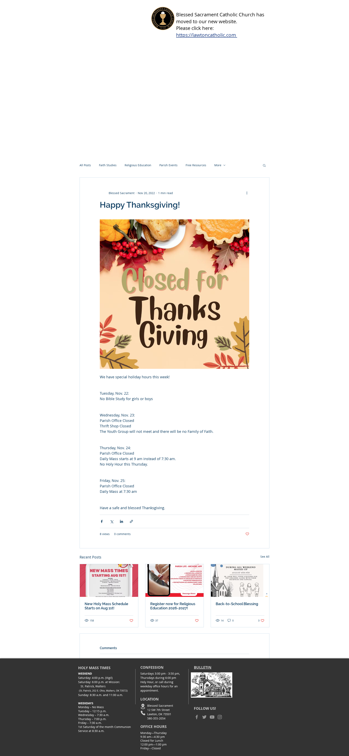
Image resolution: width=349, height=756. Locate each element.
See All (264, 556)
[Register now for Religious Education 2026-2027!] (174, 580)
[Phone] (142, 713)
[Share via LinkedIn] (121, 521)
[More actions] (246, 192)
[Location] (142, 706)
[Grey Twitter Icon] (204, 717)
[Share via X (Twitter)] (112, 521)
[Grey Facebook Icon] (197, 717)
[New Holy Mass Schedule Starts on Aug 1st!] (109, 580)
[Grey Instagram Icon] (220, 717)
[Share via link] (131, 521)
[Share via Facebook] (102, 521)
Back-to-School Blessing (237, 604)
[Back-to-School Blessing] (240, 580)
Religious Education (138, 165)
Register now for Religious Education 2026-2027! (172, 606)
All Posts (85, 165)
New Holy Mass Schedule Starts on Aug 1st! (106, 606)
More (217, 165)
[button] (264, 165)
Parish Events (168, 165)
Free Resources (196, 165)
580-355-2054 (156, 718)
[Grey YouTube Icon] (212, 717)
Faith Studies (108, 165)
